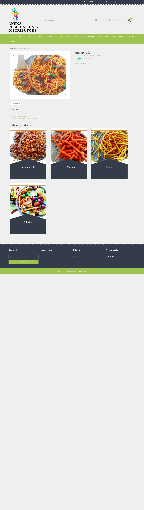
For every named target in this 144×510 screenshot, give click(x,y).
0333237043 (91, 2)
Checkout (29, 36)
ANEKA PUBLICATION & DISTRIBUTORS (23, 27)
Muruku (22, 48)
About (12, 36)
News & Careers (104, 36)
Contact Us (50, 36)
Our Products (118, 36)
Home (60, 36)
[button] (66, 54)
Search (95, 20)
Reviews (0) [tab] (16, 103)
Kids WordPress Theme (66, 271)
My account (90, 36)
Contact (39, 36)
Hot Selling (77, 36)
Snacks (16, 48)
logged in (22, 118)
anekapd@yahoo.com (116, 2)
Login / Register (116, 20)
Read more (27, 172)
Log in (75, 256)
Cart (20, 36)
